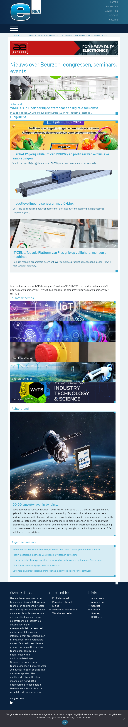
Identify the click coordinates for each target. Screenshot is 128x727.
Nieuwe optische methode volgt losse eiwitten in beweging (45, 554)
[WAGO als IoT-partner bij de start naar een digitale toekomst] (64, 87)
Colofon (113, 19)
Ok (64, 722)
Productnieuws (34, 35)
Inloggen (113, 2)
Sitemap (95, 613)
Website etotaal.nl (62, 613)
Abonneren (112, 6)
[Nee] (124, 718)
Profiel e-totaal (60, 598)
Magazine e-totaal (62, 601)
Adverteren (111, 11)
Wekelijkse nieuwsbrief (65, 609)
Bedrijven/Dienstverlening (56, 35)
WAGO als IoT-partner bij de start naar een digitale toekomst (54, 108)
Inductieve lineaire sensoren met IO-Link (43, 203)
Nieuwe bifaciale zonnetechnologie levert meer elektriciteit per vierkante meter (56, 549)
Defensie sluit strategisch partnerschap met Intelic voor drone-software (52, 570)
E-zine (55, 605)
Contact (113, 15)
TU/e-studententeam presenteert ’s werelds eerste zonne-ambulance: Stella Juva (57, 559)
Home (23, 35)
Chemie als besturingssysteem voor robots (36, 565)
